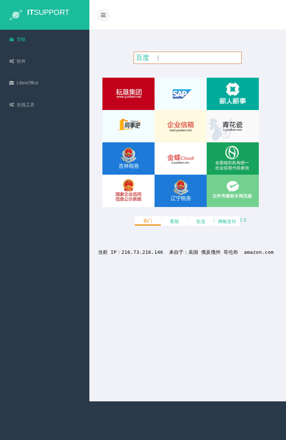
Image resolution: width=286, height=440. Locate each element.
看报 (174, 221)
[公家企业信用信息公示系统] (128, 191)
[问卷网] (233, 191)
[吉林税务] (128, 158)
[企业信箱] (181, 126)
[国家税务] (181, 191)
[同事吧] (128, 126)
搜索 (229, 58)
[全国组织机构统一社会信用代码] (233, 158)
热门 (147, 220)
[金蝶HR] (233, 94)
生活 (200, 221)
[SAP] (181, 94)
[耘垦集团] (128, 94)
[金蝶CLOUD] (181, 158)
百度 (142, 57)
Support (48, 12)
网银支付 (227, 221)
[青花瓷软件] (233, 126)
